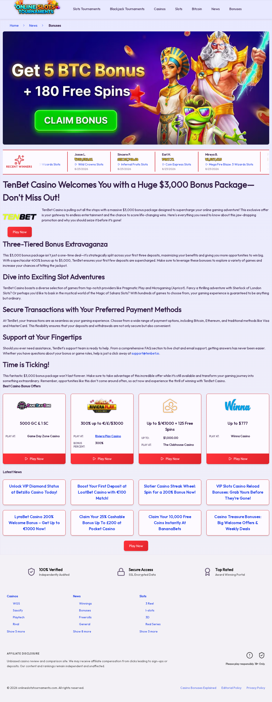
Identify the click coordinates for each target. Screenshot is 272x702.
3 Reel (150, 603)
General (84, 624)
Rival (16, 624)
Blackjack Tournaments (127, 9)
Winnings (85, 603)
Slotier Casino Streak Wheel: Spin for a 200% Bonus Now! (170, 489)
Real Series (153, 624)
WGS (16, 603)
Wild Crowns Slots (83, 164)
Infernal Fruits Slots (127, 164)
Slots (178, 9)
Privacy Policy (256, 688)
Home (14, 25)
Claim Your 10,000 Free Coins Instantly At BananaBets (170, 522)
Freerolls (85, 617)
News (215, 9)
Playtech (19, 617)
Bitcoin (197, 9)
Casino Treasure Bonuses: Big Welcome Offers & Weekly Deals (237, 522)
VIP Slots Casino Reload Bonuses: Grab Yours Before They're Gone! (237, 492)
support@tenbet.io (145, 353)
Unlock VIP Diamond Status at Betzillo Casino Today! (34, 489)
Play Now (20, 232)
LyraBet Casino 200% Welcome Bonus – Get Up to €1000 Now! (34, 522)
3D (147, 617)
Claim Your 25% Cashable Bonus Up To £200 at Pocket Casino (102, 522)
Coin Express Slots (171, 164)
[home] (35, 16)
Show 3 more (149, 631)
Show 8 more (82, 631)
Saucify (18, 610)
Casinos (160, 9)
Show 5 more (16, 631)
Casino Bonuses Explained (198, 688)
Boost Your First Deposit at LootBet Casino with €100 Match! (102, 492)
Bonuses (235, 9)
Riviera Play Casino (108, 436)
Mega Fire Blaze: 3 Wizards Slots (224, 164)
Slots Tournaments (86, 9)
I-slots (150, 610)
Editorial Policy (231, 688)
